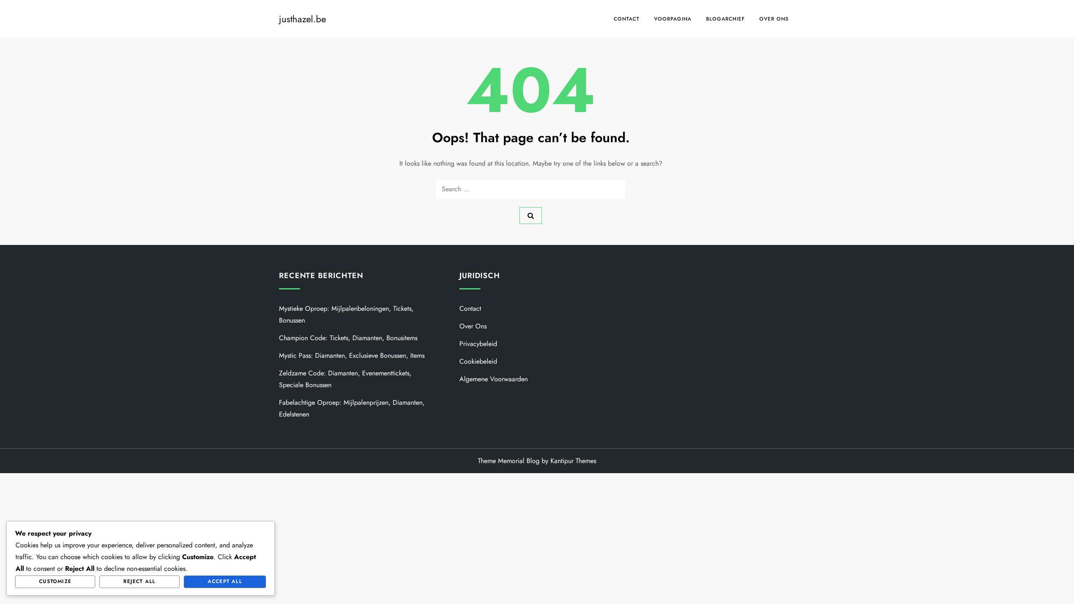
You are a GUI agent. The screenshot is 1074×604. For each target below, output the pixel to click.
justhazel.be (302, 19)
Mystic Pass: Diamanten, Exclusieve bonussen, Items (352, 355)
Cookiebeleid (478, 361)
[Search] (530, 215)
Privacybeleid (478, 344)
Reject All (139, 581)
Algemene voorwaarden (493, 379)
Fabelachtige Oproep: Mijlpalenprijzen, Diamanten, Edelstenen (352, 408)
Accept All (225, 581)
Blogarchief (725, 19)
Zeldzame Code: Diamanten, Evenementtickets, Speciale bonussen (345, 379)
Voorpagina (672, 19)
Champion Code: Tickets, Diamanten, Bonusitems (348, 338)
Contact (626, 19)
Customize (55, 581)
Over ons (774, 19)
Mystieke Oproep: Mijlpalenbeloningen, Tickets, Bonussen (346, 314)
